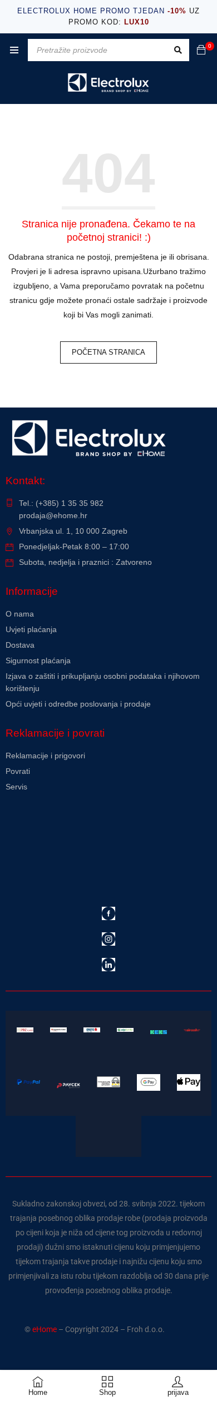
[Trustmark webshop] (90, 816)
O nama (20, 613)
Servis (16, 786)
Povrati (18, 771)
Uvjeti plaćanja (31, 629)
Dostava (20, 644)
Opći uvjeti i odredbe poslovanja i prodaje (78, 703)
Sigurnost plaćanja (38, 660)
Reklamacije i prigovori (45, 755)
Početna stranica (108, 352)
